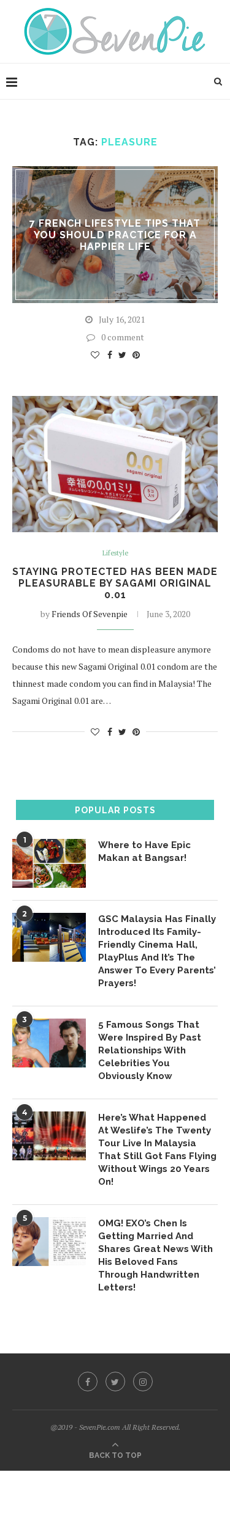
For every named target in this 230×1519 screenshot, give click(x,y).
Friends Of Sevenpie (90, 614)
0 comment (122, 337)
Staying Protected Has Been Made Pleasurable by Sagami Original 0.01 (115, 583)
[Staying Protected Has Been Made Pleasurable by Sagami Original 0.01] (115, 464)
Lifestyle (115, 553)
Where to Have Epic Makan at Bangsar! (144, 851)
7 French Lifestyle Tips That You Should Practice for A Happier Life (115, 234)
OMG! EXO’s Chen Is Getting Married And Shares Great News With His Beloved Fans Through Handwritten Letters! (155, 1255)
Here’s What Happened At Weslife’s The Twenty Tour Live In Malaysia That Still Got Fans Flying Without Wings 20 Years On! (157, 1149)
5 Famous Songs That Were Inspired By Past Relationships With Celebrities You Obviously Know (149, 1050)
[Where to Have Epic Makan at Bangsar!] (49, 863)
